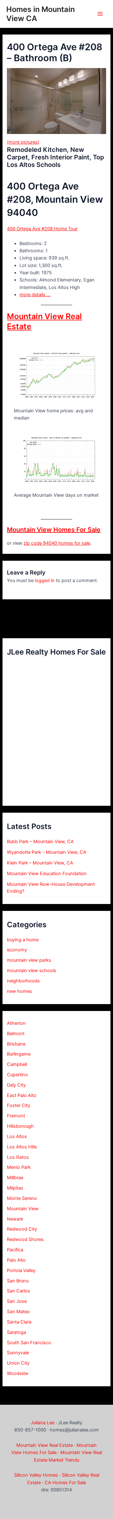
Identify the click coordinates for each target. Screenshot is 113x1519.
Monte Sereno (22, 1198)
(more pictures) (23, 142)
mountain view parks (29, 960)
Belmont (15, 1033)
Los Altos (17, 1136)
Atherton (16, 1023)
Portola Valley (21, 1270)
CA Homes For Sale (65, 1482)
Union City (18, 1363)
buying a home (23, 940)
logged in (45, 580)
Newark (15, 1219)
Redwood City (22, 1229)
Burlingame (18, 1054)
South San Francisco (29, 1342)
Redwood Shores (25, 1239)
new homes (19, 991)
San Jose (17, 1301)
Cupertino (17, 1075)
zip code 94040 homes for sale (57, 543)
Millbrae (15, 1177)
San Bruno (18, 1281)
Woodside (17, 1373)
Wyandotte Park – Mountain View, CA (46, 852)
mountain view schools (31, 970)
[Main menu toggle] (100, 13)
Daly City (16, 1085)
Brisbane (16, 1044)
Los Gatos (18, 1157)
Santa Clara (19, 1322)
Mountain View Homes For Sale (53, 529)
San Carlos (18, 1291)
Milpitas (15, 1188)
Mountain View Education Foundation (47, 873)
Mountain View (23, 1208)
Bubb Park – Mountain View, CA (40, 841)
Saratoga (16, 1332)
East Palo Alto (21, 1095)
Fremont (16, 1116)
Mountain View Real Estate (44, 1445)
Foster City (18, 1105)
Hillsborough (20, 1126)
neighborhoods (23, 981)
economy (17, 950)
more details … (35, 294)
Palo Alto (16, 1260)
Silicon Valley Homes (36, 1475)
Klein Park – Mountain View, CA (40, 863)
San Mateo (18, 1311)
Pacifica (15, 1250)
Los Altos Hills (22, 1147)
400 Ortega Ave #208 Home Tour (42, 229)
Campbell (17, 1064)
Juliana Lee (42, 1422)
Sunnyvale (18, 1353)
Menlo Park (19, 1167)
